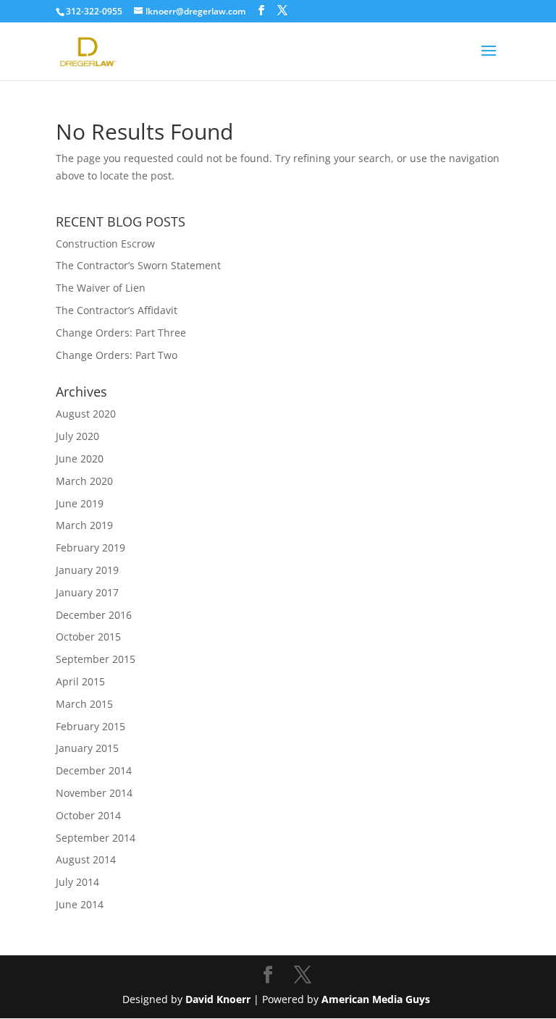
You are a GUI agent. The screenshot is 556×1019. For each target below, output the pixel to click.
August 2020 (86, 413)
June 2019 (80, 503)
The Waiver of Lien (101, 288)
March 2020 (84, 481)
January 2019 (87, 570)
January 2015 (87, 748)
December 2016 (94, 615)
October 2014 (88, 815)
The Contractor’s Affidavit (116, 310)
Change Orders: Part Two (116, 355)
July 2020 (77, 436)
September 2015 (95, 659)
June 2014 (80, 904)
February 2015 (90, 726)
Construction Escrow (105, 243)
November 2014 (94, 793)
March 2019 (84, 525)
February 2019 (90, 547)
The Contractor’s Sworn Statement (138, 265)
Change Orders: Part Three (121, 332)
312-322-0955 (94, 11)
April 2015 (80, 681)
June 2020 (80, 458)
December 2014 (94, 770)
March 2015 (84, 704)
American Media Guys (377, 999)
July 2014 (77, 882)
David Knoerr (217, 999)
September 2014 (95, 838)
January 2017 (87, 592)
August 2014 (86, 859)
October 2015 (88, 636)
